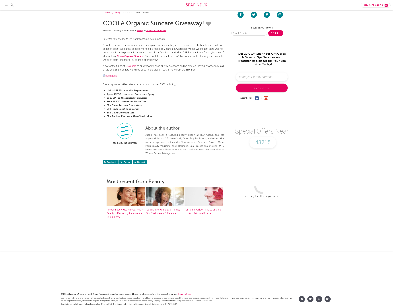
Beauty (117, 12)
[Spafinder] (196, 5)
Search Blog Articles (262, 27)
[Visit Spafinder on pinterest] (267, 15)
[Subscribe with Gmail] (266, 98)
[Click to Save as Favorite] (208, 24)
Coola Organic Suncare (130, 56)
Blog (111, 12)
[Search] (12, 5)
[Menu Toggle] (6, 5)
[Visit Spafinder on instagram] (280, 15)
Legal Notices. (184, 294)
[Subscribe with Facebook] (257, 98)
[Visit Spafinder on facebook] (240, 15)
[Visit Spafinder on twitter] (254, 15)
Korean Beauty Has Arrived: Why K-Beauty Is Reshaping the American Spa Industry (125, 213)
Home (105, 12)
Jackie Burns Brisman (156, 31)
